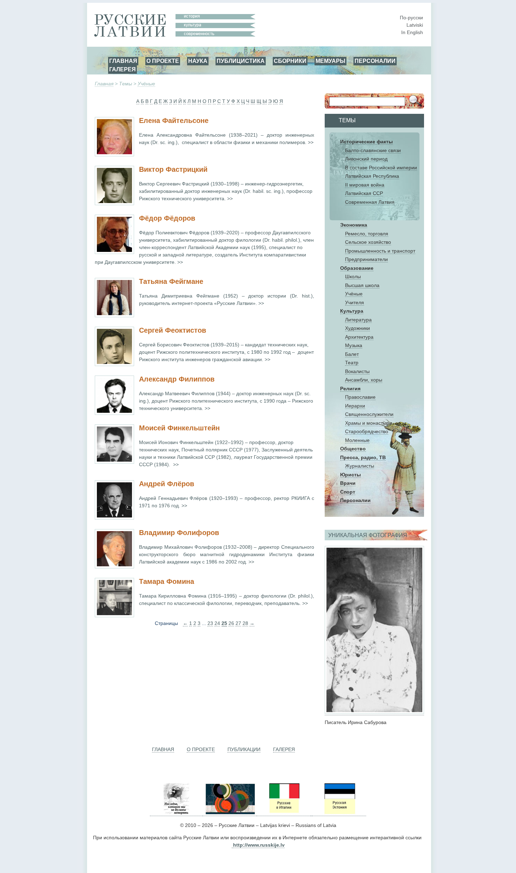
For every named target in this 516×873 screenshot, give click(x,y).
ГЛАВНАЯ (123, 61)
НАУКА (197, 61)
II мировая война (364, 185)
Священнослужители (369, 414)
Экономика (353, 225)
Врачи (348, 483)
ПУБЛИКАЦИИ (243, 749)
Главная (104, 83)
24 (217, 623)
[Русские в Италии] (284, 813)
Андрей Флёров (166, 484)
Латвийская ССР (364, 193)
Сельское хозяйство (368, 242)
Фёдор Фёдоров (167, 218)
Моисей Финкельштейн (179, 428)
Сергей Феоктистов (172, 330)
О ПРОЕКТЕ (162, 61)
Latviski (414, 25)
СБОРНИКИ (290, 61)
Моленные (357, 440)
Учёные (146, 83)
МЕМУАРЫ (330, 61)
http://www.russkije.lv (259, 845)
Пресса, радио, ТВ (363, 457)
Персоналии (355, 500)
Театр (351, 362)
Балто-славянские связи (373, 150)
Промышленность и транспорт (380, 251)
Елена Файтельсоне (174, 120)
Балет (352, 354)
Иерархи (355, 406)
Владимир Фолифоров (179, 532)
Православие (360, 397)
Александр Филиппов (176, 379)
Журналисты (359, 466)
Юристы (350, 474)
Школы (353, 276)
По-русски (411, 17)
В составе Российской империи (381, 167)
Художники (357, 328)
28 (245, 623)
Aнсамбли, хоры (363, 380)
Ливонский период (366, 159)
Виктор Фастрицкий (173, 169)
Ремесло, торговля (366, 233)
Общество (353, 448)
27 (238, 623)
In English (412, 32)
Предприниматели (366, 259)
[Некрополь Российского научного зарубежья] (176, 813)
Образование (356, 268)
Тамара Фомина (166, 581)
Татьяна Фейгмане (171, 281)
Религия (350, 388)
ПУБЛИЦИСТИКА (241, 61)
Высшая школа (362, 285)
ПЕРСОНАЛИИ (375, 61)
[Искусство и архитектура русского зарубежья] (230, 813)
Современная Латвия (370, 202)
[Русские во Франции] (311, 813)
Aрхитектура (359, 337)
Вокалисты (357, 371)
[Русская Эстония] (339, 813)
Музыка (353, 345)
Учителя (354, 302)
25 (224, 623)
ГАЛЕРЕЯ (122, 69)
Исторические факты (366, 141)
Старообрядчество (366, 431)
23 (210, 623)
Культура (351, 311)
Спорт (347, 492)
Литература (358, 320)
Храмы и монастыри (368, 423)
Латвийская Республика (372, 176)
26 (231, 623)
